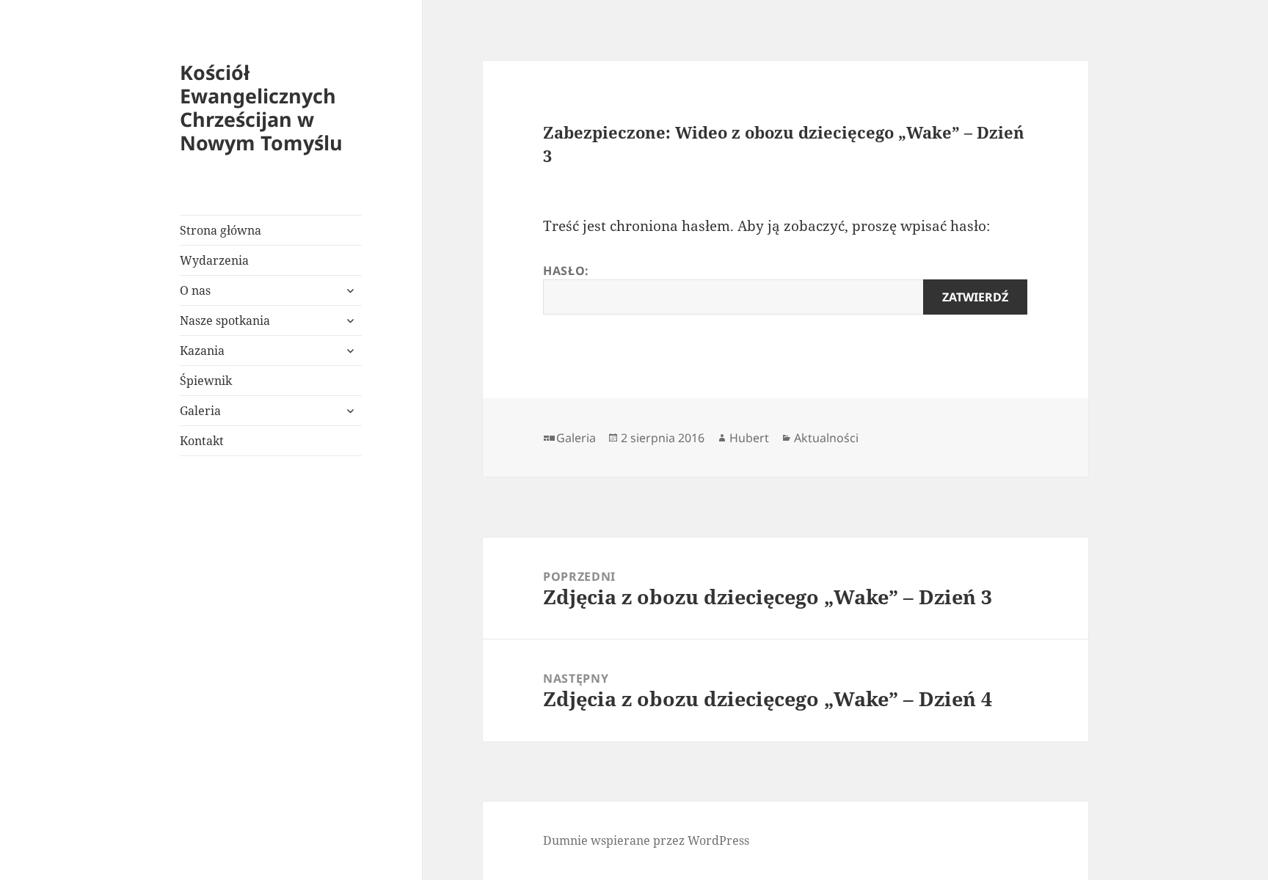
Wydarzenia (214, 260)
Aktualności (826, 438)
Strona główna (220, 230)
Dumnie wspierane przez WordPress (646, 840)
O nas (195, 290)
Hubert (749, 438)
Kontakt (202, 441)
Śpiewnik (206, 381)
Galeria (200, 411)
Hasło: (566, 271)
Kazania (202, 350)
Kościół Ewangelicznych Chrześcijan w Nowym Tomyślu (261, 107)
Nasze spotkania (225, 320)
